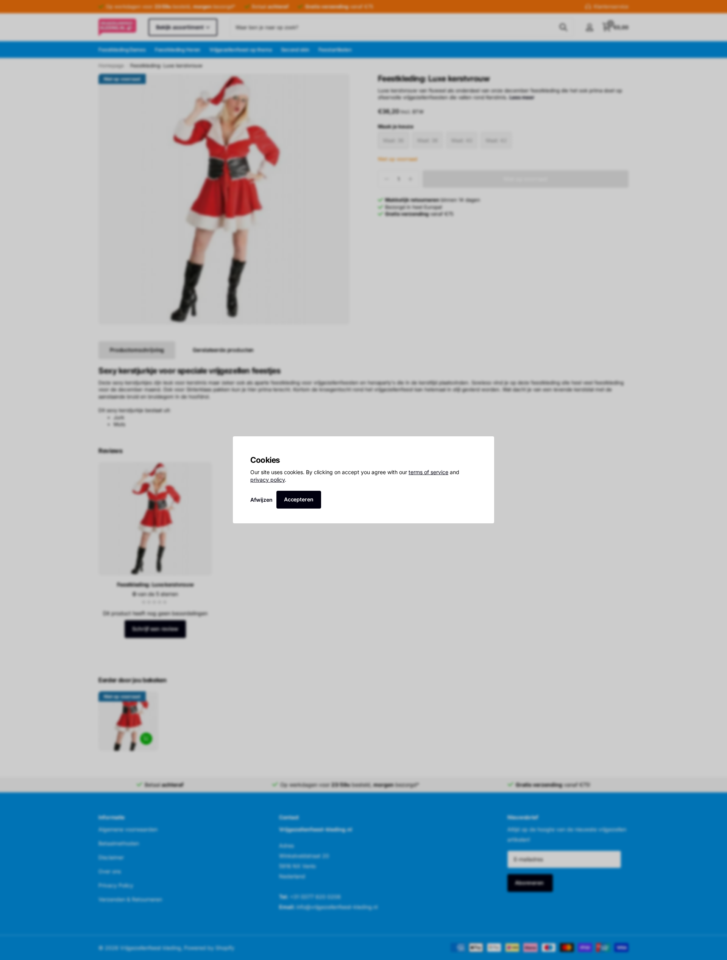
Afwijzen (261, 499)
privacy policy (267, 479)
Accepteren (299, 499)
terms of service (428, 472)
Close (485, 444)
